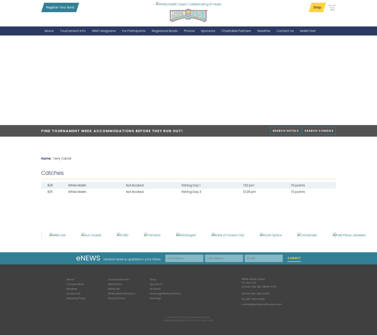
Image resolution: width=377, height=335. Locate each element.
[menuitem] (49, 30)
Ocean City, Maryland (200, 320)
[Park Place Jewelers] (349, 235)
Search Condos (319, 131)
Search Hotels (286, 131)
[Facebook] (202, 282)
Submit (294, 258)
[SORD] (122, 235)
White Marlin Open (199, 317)
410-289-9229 (260, 293)
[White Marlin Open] (188, 4)
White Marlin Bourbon (121, 293)
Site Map (155, 298)
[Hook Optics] (271, 235)
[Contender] (307, 235)
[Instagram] (213, 282)
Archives (155, 289)
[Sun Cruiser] (91, 235)
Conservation (75, 284)
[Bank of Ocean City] (228, 235)
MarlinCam (115, 284)
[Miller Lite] (57, 235)
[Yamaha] (152, 235)
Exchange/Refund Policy (165, 293)
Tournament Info (118, 279)
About (70, 279)
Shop (317, 7)
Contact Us (73, 293)
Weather (71, 289)
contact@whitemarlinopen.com (262, 304)
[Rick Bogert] (186, 235)
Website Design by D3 (176, 320)
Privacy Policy (116, 298)
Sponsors (156, 284)
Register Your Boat (60, 7)
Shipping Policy (76, 298)
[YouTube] (225, 282)
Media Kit (114, 289)
